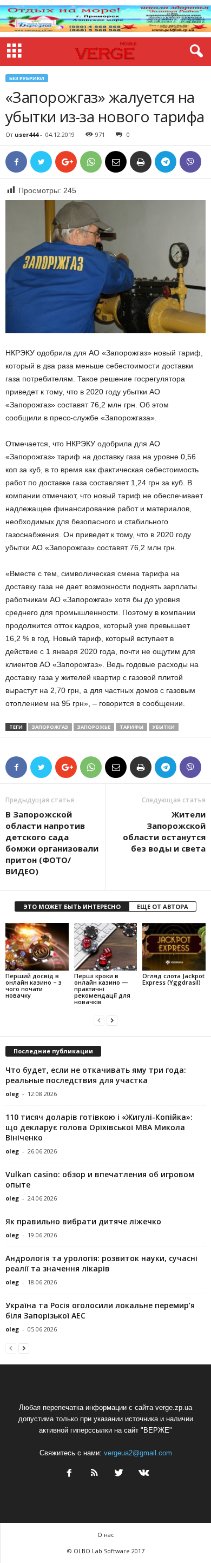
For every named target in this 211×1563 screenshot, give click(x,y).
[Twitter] (119, 1474)
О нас (105, 1535)
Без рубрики (26, 78)
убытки (164, 726)
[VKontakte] (142, 1474)
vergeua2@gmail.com (138, 1453)
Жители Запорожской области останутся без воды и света (164, 831)
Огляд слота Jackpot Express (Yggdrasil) (173, 979)
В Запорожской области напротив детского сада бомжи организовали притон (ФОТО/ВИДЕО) (51, 842)
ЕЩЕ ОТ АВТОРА (162, 906)
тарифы (131, 726)
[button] (194, 51)
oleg (12, 1094)
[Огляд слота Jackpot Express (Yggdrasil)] (174, 946)
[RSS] (94, 1474)
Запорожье (93, 726)
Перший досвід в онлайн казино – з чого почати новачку (33, 985)
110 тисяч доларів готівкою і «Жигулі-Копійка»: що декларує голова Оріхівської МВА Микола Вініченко (99, 1127)
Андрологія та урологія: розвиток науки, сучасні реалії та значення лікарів (101, 1263)
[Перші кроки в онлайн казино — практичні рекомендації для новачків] (105, 946)
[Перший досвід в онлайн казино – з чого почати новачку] (37, 946)
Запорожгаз (50, 726)
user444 (26, 134)
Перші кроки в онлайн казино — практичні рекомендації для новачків (102, 989)
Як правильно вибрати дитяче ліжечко (83, 1221)
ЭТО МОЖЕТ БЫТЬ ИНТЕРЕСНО (72, 906)
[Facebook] (69, 1474)
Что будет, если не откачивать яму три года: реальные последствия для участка (95, 1075)
